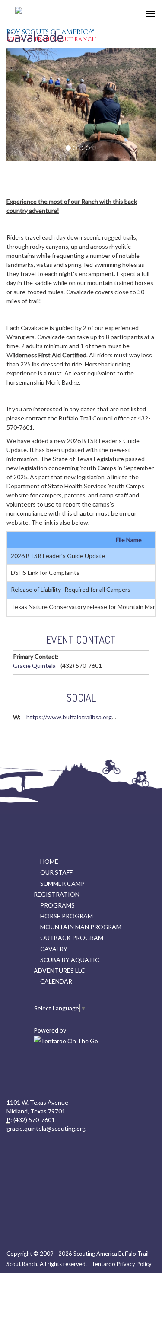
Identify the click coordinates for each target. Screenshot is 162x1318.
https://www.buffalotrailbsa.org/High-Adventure (92, 717)
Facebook (80, 1072)
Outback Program (71, 937)
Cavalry (53, 948)
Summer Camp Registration (59, 889)
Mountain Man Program (80, 926)
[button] (17, 104)
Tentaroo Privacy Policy (122, 1263)
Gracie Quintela (34, 665)
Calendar (56, 981)
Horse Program (66, 916)
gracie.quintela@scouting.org (46, 1128)
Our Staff (56, 872)
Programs (57, 905)
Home (49, 861)
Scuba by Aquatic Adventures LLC (66, 965)
